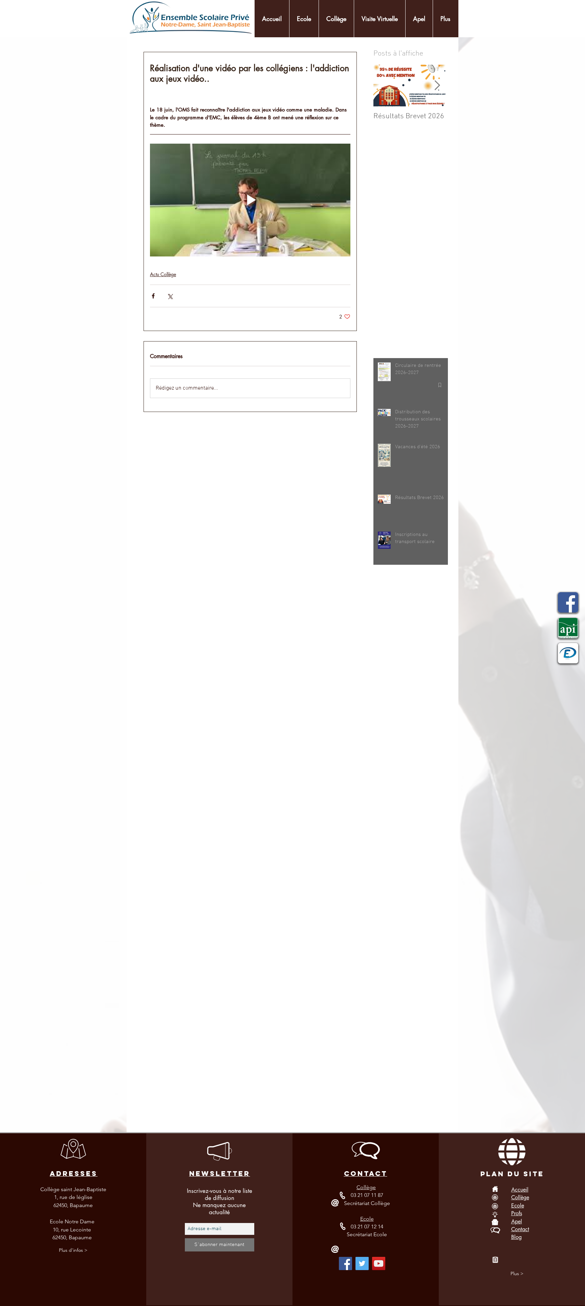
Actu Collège (163, 274)
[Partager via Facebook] (153, 296)
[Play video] (250, 200)
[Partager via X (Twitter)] (170, 296)
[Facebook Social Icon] (345, 1263)
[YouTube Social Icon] (378, 1263)
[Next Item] (437, 85)
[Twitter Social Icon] (362, 1263)
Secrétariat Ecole (367, 1234)
